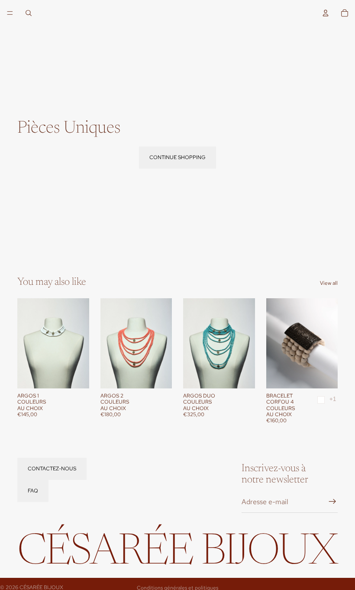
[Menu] (10, 13)
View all (329, 283)
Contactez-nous (52, 468)
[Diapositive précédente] (26, 343)
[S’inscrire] (332, 502)
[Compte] (325, 13)
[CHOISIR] (76, 375)
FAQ (33, 490)
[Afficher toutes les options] (332, 399)
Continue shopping (177, 157)
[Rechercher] (28, 13)
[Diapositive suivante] (79, 343)
